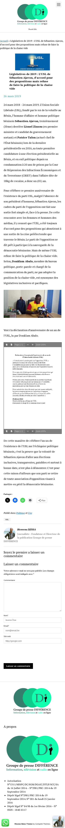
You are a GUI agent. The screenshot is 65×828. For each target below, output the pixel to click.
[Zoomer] (32, 345)
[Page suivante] (11, 345)
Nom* (6, 615)
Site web (7, 636)
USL (7, 519)
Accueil (4, 41)
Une (30, 513)
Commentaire (9, 580)
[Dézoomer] (28, 345)
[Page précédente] (6, 345)
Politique (20, 513)
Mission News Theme (23, 824)
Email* (6, 626)
